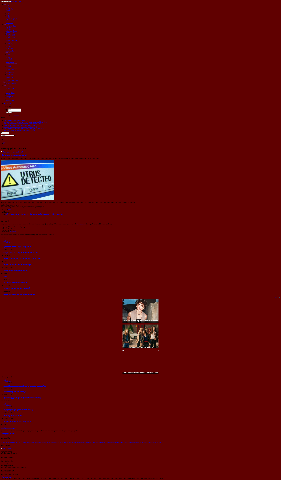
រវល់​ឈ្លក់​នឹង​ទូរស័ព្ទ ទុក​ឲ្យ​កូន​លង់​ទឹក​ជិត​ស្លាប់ (15, 392)
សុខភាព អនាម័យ (10, 45)
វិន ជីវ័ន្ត (9, 209)
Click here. (16, 115)
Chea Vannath (47, 442)
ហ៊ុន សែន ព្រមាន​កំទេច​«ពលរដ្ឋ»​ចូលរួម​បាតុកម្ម (15, 270)
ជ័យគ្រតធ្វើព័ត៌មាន (10, 93)
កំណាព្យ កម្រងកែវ (10, 96)
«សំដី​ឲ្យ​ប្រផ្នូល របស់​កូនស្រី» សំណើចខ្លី (13, 415)
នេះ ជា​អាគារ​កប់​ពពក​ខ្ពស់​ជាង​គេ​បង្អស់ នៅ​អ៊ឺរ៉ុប (15, 282)
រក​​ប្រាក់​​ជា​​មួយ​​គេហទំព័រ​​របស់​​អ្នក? (8, 428)
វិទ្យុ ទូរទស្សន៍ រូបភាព (10, 34)
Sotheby (82, 442)
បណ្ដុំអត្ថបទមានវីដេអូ (11, 83)
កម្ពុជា (7, 6)
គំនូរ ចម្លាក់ (8, 27)
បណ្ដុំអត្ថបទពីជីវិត (10, 51)
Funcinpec (120, 442)
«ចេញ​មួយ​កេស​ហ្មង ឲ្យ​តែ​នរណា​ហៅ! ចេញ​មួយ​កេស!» (17, 421)
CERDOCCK (41, 442)
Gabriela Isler (63, 442)
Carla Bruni (92, 442)
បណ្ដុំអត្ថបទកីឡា (10, 62)
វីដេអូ (5, 82)
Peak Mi (143, 442)
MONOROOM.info (81, 224)
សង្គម (7, 15)
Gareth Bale (148, 442)
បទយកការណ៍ (9, 77)
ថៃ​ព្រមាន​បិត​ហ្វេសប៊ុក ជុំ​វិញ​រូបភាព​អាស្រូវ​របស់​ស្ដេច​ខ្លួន (17, 264)
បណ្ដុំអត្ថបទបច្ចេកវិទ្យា (11, 69)
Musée (153, 442)
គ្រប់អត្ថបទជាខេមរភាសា (34, 214)
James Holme (87, 442)
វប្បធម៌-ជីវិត (6, 24)
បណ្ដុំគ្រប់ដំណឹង (9, 23)
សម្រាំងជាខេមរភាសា (24, 214)
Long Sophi (129, 442)
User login (8, 103)
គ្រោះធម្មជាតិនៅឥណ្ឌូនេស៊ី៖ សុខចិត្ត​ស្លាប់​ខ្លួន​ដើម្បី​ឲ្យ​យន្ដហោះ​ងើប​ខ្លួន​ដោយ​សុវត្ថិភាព (25, 386)
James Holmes (113, 442)
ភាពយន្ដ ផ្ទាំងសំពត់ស (11, 35)
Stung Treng (138, 442)
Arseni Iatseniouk (70, 442)
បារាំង (7, 7)
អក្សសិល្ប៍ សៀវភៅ (10, 32)
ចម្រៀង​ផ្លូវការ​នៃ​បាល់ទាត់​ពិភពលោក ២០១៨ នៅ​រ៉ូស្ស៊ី (17, 288)
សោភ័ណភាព (9, 46)
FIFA (20, 442)
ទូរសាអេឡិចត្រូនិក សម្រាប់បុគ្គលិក (8, 433)
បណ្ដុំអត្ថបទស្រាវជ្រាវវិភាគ (12, 80)
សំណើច (8, 97)
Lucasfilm (97, 442)
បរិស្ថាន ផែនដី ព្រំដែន (11, 20)
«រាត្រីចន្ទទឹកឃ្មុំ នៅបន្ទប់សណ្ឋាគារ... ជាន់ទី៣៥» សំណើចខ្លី (18, 410)
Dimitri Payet (103, 442)
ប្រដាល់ (8, 55)
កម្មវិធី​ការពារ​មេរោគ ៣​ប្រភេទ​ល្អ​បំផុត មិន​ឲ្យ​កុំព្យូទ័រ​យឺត (14, 155)
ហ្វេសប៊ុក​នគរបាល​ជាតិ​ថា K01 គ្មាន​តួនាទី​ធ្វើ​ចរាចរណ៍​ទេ (18, 247)
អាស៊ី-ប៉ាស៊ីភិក (9, 9)
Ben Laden (8, 442)
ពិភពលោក (8, 10)
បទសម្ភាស (8, 76)
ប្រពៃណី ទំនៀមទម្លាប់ (11, 37)
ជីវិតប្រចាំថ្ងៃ (9, 43)
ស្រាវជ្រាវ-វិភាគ (7, 71)
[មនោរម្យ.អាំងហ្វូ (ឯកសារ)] (15, 1)
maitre (51, 442)
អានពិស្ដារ (3, 217)
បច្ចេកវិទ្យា (8, 65)
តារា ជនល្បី (8, 86)
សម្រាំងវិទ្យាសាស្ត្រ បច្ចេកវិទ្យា (56, 214)
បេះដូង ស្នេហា (9, 48)
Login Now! (9, 112)
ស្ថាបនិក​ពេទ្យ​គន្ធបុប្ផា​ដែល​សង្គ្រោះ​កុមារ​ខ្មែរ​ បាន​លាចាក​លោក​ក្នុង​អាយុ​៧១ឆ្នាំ (22, 397)
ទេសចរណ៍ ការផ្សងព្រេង (11, 88)
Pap (155, 442)
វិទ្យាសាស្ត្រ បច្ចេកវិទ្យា (44, 214)
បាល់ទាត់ (8, 54)
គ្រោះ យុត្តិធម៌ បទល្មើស (11, 18)
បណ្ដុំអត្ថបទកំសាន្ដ (10, 100)
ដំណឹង (5, 4)
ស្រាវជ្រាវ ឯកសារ (10, 74)
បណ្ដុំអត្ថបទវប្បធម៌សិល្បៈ (11, 40)
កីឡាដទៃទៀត (9, 59)
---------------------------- (11, 12)
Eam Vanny (3, 442)
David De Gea (14, 442)
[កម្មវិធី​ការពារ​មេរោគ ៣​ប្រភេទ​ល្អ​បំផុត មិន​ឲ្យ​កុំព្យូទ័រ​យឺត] (13, 152)
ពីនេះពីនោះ (8, 90)
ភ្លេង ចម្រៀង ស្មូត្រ (10, 29)
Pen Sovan (159, 442)
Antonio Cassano (34, 442)
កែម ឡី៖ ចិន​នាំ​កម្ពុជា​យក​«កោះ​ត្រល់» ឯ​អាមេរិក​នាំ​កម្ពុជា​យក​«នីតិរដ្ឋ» (21, 252)
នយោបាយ (8, 13)
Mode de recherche (27, 442)
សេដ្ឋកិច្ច (8, 16)
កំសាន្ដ (5, 85)
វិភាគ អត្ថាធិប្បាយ (10, 72)
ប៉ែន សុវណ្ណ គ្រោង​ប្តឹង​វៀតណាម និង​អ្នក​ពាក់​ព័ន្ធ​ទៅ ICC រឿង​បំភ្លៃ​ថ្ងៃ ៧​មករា (22, 258)
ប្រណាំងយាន (9, 57)
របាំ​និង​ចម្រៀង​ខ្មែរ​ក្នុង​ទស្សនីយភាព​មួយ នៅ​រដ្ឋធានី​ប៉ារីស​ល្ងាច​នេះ (19, 294)
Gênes (125, 442)
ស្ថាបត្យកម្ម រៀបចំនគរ (11, 26)
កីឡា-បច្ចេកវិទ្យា (7, 52)
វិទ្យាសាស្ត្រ (8, 66)
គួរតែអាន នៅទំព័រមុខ (14, 214)
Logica (133, 442)
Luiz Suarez (77, 442)
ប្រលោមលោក (9, 94)
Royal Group (56, 442)
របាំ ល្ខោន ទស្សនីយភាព (11, 31)
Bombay (108, 442)
